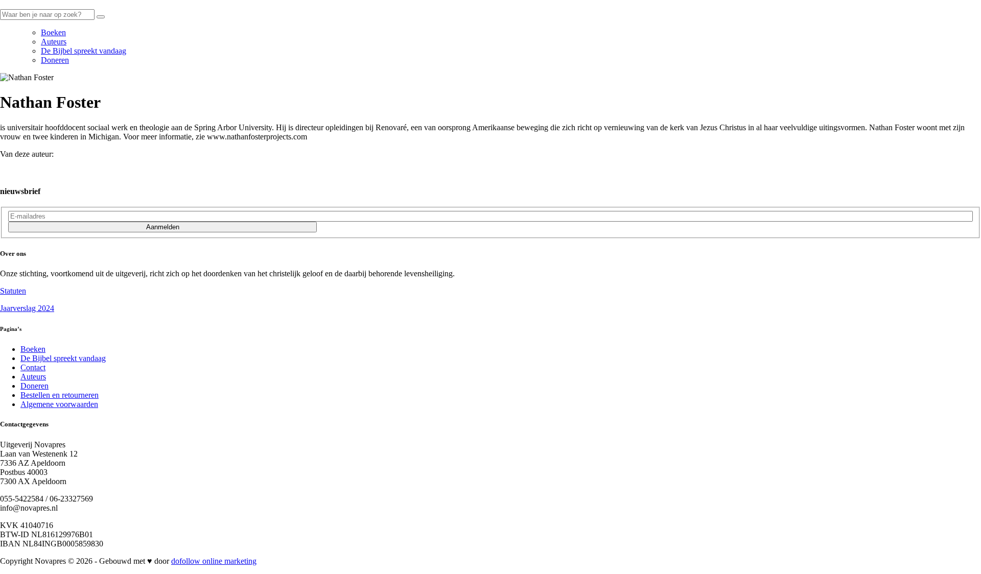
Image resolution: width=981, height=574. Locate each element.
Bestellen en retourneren (59, 395)
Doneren (55, 60)
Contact (32, 367)
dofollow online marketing (213, 561)
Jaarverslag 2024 (27, 308)
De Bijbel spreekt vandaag (83, 50)
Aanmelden (162, 227)
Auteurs (53, 41)
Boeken (53, 32)
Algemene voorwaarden (59, 404)
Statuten (13, 290)
